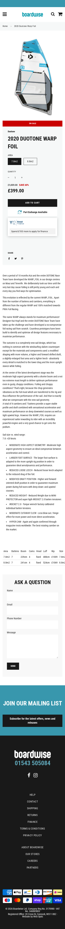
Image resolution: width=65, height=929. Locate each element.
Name (10, 590)
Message (11, 632)
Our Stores (32, 854)
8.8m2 (30, 161)
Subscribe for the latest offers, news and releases (32, 720)
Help (32, 794)
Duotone (11, 131)
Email (9, 604)
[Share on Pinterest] (22, 258)
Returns (32, 815)
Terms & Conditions (32, 828)
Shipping (32, 808)
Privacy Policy (32, 835)
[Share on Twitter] (16, 258)
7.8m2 (14, 161)
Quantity (12, 172)
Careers (32, 860)
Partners (32, 867)
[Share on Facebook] (10, 258)
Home (5, 26)
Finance (33, 821)
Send (13, 666)
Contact (32, 801)
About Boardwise (32, 847)
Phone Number (14, 618)
